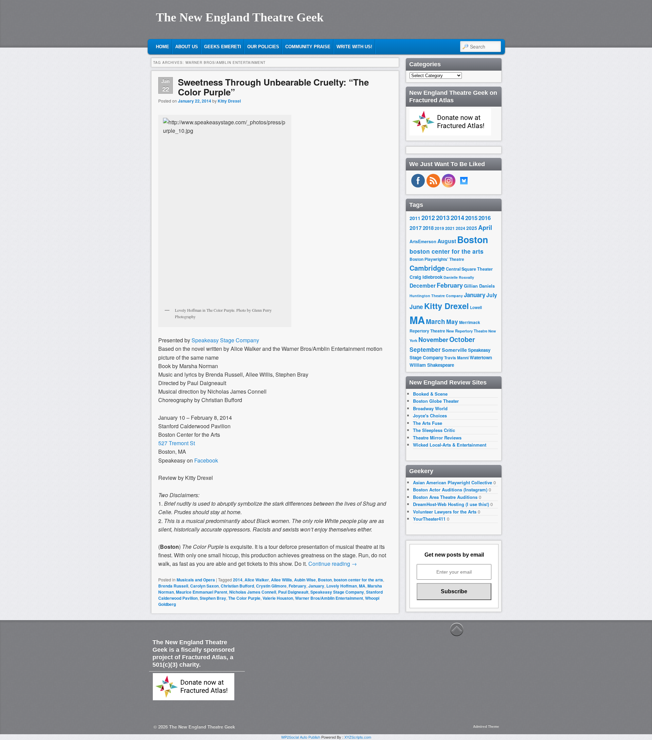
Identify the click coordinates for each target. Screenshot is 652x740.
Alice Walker (256, 580)
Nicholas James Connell (252, 592)
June (416, 307)
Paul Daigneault (293, 592)
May (452, 321)
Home (162, 46)
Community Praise (307, 46)
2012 (428, 217)
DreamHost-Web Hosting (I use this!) (451, 504)
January (316, 586)
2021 (450, 228)
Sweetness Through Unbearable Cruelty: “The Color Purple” (273, 87)
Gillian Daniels (479, 286)
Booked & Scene (430, 394)
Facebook (206, 460)
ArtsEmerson (423, 241)
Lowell (476, 307)
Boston (325, 580)
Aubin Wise (305, 580)
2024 (460, 228)
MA (362, 586)
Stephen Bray (213, 598)
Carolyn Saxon (204, 586)
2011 (415, 218)
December (423, 285)
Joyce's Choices (430, 415)
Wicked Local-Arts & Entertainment (449, 444)
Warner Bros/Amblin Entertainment (329, 598)
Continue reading (332, 563)
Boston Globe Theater (436, 401)
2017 (416, 228)
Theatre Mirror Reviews (437, 437)
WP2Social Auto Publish (300, 737)
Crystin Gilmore (271, 586)
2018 (428, 228)
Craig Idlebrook (426, 277)
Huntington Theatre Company (436, 295)
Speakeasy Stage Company (225, 340)
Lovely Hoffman (341, 586)
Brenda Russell (173, 586)
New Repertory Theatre (466, 330)
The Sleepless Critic (434, 430)
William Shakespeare (432, 365)
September (425, 349)
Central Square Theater (469, 269)
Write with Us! (354, 46)
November (433, 339)
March (435, 321)
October (462, 339)
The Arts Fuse (427, 423)
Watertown (481, 357)
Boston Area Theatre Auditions (445, 497)
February (297, 586)
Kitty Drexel (229, 101)
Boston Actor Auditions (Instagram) (450, 489)
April (485, 227)
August (446, 241)
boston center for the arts (358, 580)
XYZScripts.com (357, 737)
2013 (443, 217)
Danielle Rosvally (458, 277)
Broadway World (430, 408)
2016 (484, 218)
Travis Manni (456, 358)
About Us (186, 46)
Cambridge (427, 268)
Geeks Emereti (222, 46)
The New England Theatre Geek (240, 17)
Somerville (454, 349)
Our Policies (263, 46)
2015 (471, 218)
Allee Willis (281, 580)
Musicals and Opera (196, 580)
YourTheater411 (429, 519)
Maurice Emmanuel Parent (201, 592)
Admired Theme (486, 726)
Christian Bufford (237, 586)
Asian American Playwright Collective (452, 482)
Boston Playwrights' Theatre (437, 259)
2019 (439, 228)
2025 (471, 228)
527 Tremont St (176, 443)
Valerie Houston (277, 598)
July (491, 295)
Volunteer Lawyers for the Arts (444, 511)
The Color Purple (244, 598)
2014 (237, 580)
